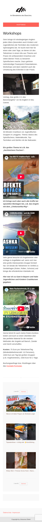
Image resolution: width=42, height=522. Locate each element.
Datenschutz (7, 512)
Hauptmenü (21, 24)
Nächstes (23, 391)
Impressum (16, 512)
